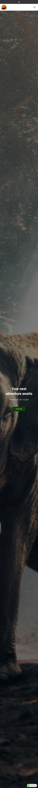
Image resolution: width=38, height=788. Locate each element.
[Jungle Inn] (4, 7)
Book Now (19, 409)
